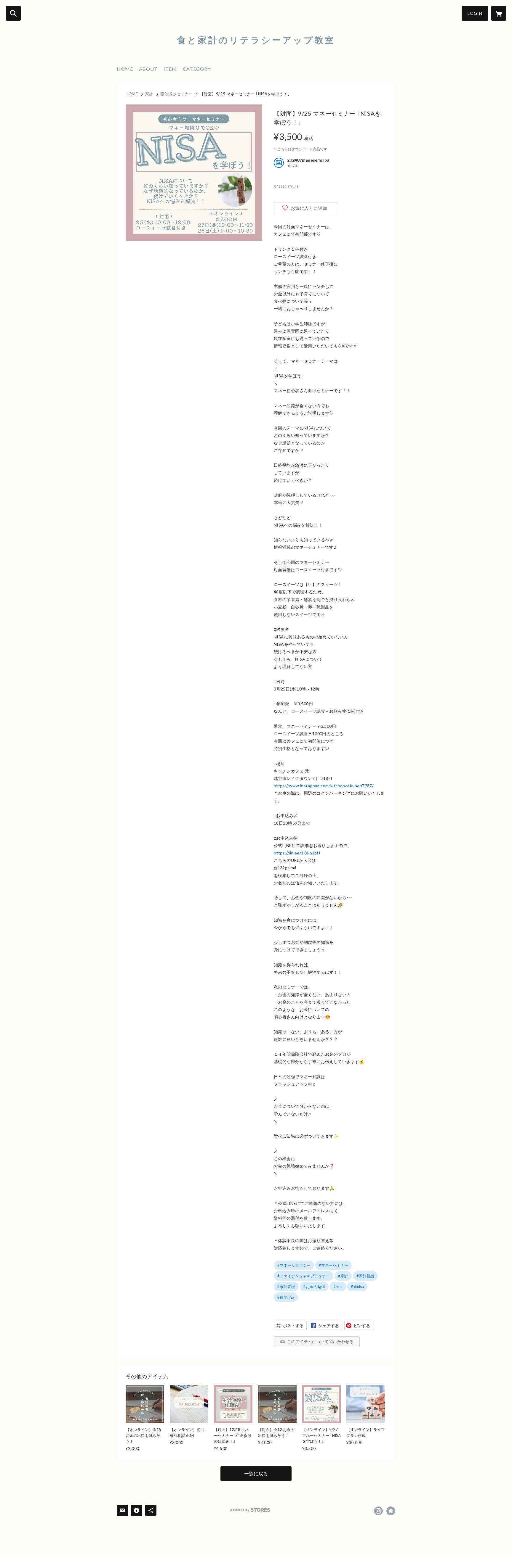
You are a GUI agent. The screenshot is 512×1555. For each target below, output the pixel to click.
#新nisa (357, 1286)
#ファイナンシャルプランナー (303, 1276)
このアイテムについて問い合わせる (320, 1341)
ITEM (170, 69)
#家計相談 (365, 1276)
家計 (149, 93)
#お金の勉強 (314, 1286)
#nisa (338, 1286)
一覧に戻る (256, 1473)
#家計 (343, 1276)
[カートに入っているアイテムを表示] (498, 13)
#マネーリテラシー (294, 1265)
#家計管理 (286, 1286)
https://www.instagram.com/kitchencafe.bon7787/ (324, 785)
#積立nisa (285, 1297)
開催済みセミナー (176, 93)
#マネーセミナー (333, 1265)
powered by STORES (250, 1510)
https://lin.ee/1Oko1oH (297, 852)
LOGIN (475, 13)
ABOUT (148, 69)
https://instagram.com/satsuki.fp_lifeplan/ (378, 1510)
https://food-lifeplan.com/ (390, 1510)
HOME (125, 69)
